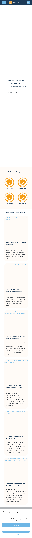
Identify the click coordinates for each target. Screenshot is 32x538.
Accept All (16, 525)
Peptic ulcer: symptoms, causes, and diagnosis (15, 290)
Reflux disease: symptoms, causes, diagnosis (15, 337)
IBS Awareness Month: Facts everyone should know (14, 387)
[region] (16, 523)
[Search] (22, 92)
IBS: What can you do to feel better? (14, 438)
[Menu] (28, 2)
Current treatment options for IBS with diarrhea (16, 485)
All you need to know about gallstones (16, 243)
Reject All (16, 534)
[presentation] (16, 228)
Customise (16, 529)
